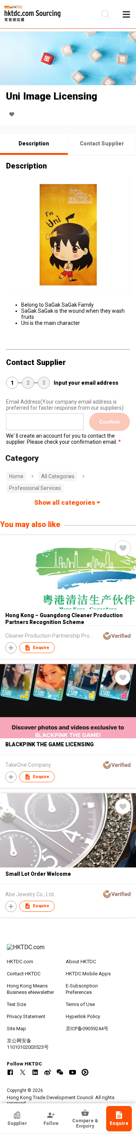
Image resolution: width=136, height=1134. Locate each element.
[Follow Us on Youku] (85, 1072)
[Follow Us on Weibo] (47, 1072)
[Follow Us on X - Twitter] (22, 1072)
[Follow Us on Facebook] (10, 1072)
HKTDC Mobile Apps (88, 973)
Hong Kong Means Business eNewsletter (30, 989)
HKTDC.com (20, 961)
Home (16, 476)
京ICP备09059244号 (87, 1028)
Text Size (16, 1004)
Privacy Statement (26, 1016)
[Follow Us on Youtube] (72, 1072)
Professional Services (35, 488)
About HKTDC (81, 961)
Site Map (16, 1028)
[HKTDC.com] (68, 951)
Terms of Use (80, 1004)
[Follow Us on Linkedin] (35, 1072)
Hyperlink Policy (83, 1016)
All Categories (57, 476)
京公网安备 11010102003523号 (28, 1044)
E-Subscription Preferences (82, 989)
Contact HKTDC (23, 973)
